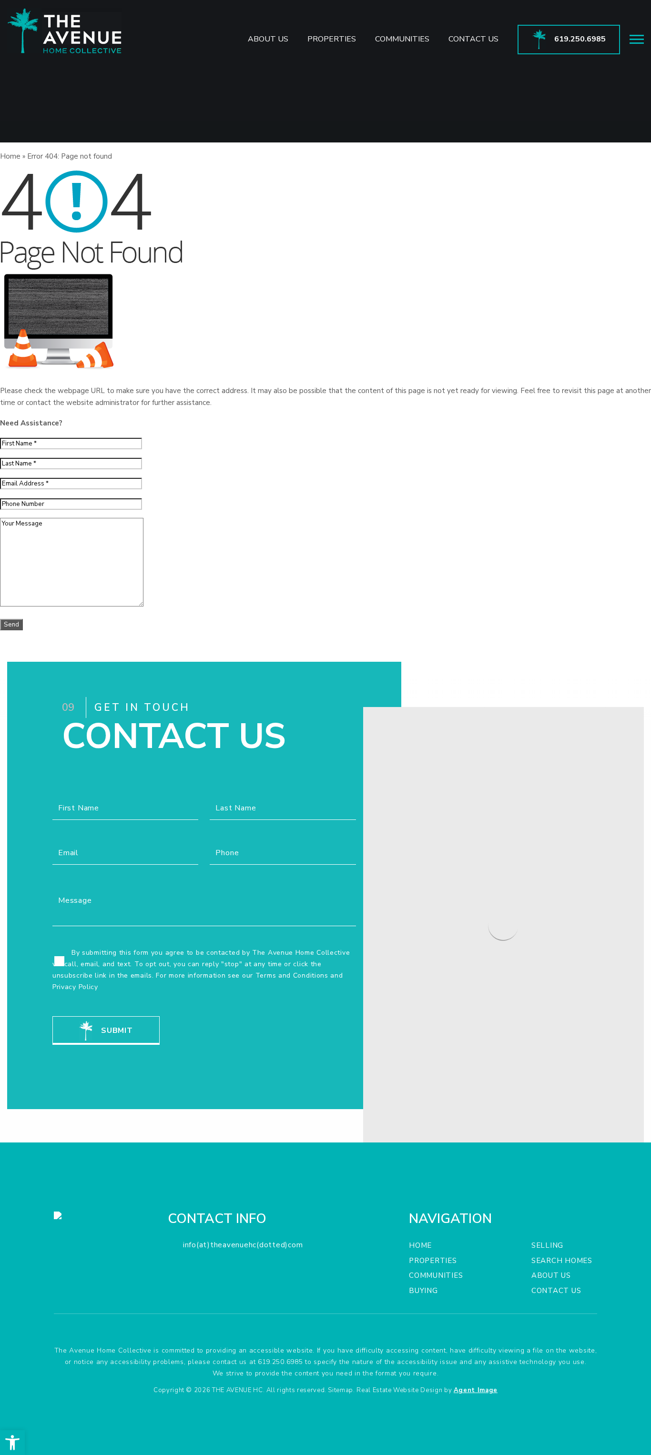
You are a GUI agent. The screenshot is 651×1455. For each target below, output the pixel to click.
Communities (402, 39)
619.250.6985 (280, 1361)
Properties (331, 39)
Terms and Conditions (291, 975)
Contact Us (473, 39)
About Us (268, 39)
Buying (423, 1290)
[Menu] (637, 39)
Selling (547, 1245)
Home (420, 1245)
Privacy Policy (75, 986)
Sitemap (340, 1390)
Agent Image (476, 1390)
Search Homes (561, 1260)
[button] (12, 1442)
